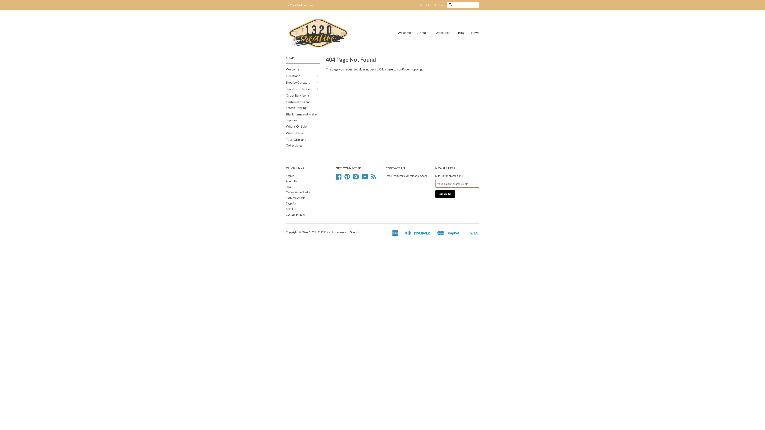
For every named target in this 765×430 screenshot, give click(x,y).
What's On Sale (296, 126)
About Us (291, 181)
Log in (439, 5)
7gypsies (291, 203)
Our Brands (294, 76)
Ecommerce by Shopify (345, 232)
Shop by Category (298, 82)
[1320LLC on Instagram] (356, 178)
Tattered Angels (295, 197)
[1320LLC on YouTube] (365, 178)
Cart (426, 5)
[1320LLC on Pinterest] (347, 178)
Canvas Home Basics (298, 192)
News (475, 32)
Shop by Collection (299, 89)
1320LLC (291, 209)
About (422, 32)
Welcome (404, 32)
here (390, 69)
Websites (442, 32)
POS (324, 232)
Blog (461, 32)
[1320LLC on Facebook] (339, 178)
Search (290, 175)
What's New (294, 133)
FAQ (288, 186)
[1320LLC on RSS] (373, 178)
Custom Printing (295, 214)
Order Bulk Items (298, 95)
